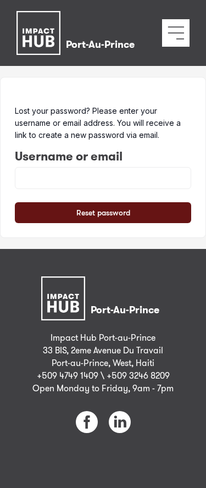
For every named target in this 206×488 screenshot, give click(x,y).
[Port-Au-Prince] (78, 19)
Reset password (103, 212)
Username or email (69, 156)
